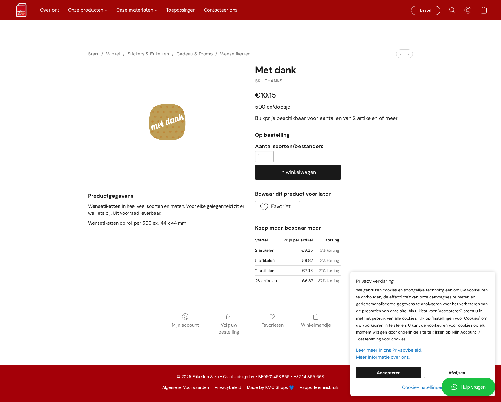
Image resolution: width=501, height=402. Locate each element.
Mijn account (185, 325)
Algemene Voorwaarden (185, 387)
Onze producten (86, 10)
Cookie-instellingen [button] (423, 387)
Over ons (49, 10)
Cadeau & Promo (195, 54)
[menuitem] (400, 54)
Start (93, 54)
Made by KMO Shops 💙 (270, 387)
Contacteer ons (220, 10)
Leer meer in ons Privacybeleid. (389, 350)
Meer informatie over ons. (383, 357)
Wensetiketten (235, 54)
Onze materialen (135, 10)
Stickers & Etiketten (148, 54)
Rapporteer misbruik (319, 387)
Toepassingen (180, 10)
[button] (468, 387)
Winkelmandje (316, 325)
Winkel (113, 54)
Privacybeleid (228, 387)
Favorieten (272, 325)
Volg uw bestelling (228, 328)
